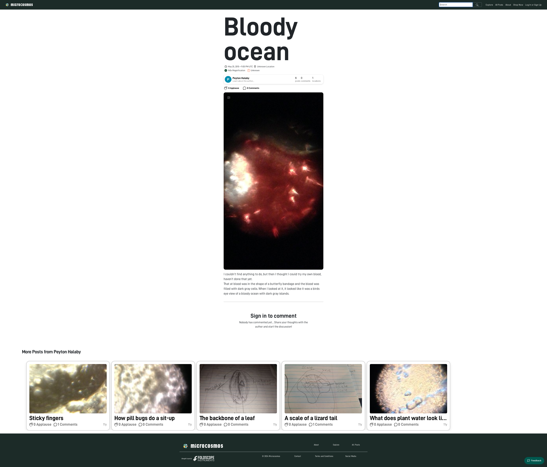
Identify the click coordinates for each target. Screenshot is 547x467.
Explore (489, 5)
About (508, 5)
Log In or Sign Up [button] (533, 5)
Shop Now (518, 5)
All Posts (499, 5)
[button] (68, 396)
